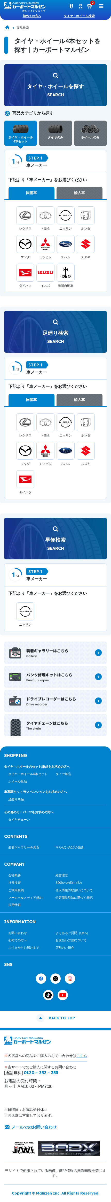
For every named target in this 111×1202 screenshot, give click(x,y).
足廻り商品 (16, 799)
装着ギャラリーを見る (23, 847)
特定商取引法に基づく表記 (74, 898)
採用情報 (14, 905)
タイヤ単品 (63, 774)
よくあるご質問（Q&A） (73, 933)
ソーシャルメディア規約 (25, 898)
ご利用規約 (16, 890)
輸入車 (79, 193)
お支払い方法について (71, 940)
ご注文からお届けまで (23, 947)
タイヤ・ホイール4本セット (27, 774)
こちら (81, 1056)
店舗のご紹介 (65, 947)
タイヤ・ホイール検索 (79, 16)
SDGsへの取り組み (69, 883)
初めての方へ (32, 16)
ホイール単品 (17, 781)
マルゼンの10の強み (70, 847)
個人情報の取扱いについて (74, 890)
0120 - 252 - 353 (41, 1072)
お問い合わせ (17, 933)
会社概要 (14, 875)
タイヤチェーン (19, 819)
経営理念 (62, 875)
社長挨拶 (14, 883)
